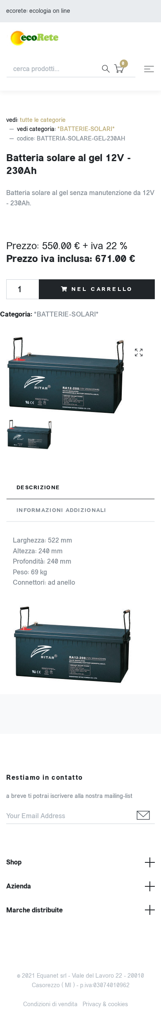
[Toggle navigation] (149, 69)
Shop (13, 862)
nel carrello (102, 289)
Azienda (18, 886)
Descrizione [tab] (38, 487)
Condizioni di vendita (50, 1004)
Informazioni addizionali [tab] (62, 510)
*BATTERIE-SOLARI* (86, 129)
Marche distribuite (34, 910)
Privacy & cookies (105, 1004)
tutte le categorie (43, 120)
